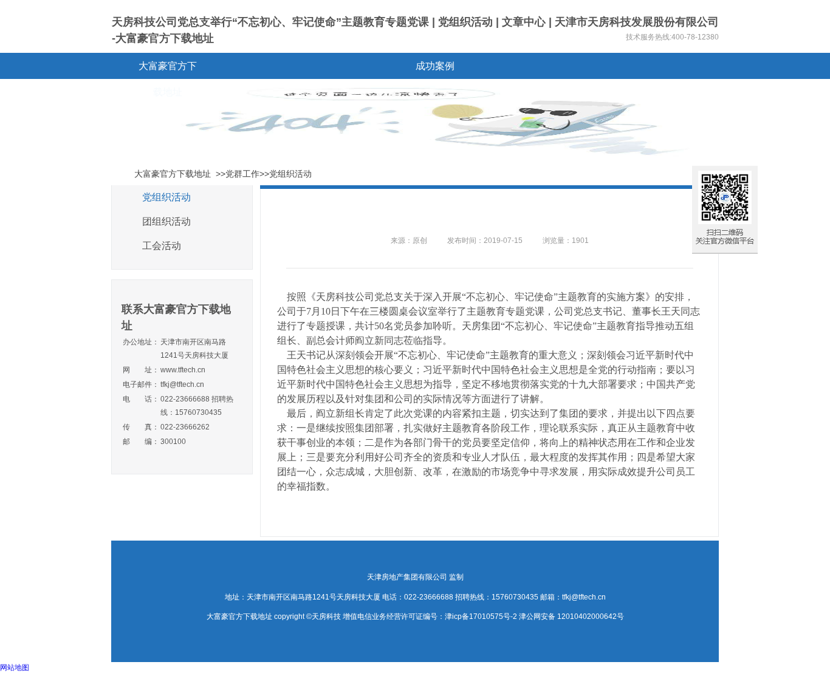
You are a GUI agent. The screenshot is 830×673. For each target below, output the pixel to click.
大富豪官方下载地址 (168, 70)
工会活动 (161, 246)
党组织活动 (166, 197)
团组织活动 (166, 221)
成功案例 (435, 66)
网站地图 (14, 667)
